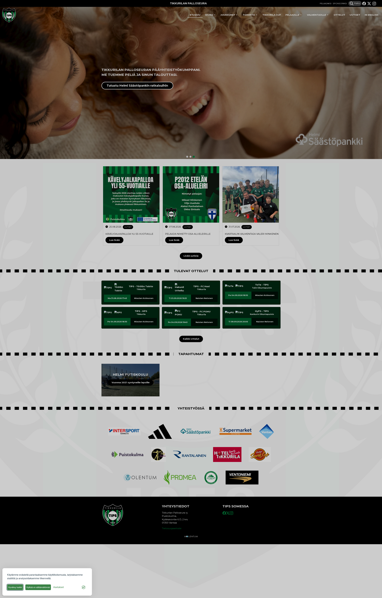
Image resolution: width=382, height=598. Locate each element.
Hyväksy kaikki (15, 587)
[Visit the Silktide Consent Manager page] (83, 587)
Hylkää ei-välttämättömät (38, 587)
